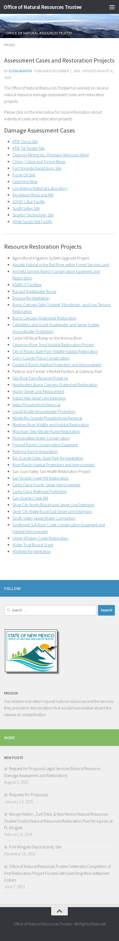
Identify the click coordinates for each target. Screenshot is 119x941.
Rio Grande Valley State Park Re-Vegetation (47, 458)
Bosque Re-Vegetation (31, 298)
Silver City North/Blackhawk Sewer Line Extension (53, 504)
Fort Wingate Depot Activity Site (35, 847)
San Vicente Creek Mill (30, 498)
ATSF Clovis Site (25, 141)
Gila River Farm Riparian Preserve (40, 378)
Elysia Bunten (20, 71)
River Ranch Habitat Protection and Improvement (53, 464)
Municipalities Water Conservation (41, 438)
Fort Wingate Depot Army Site (36, 168)
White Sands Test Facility (32, 221)
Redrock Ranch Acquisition (35, 451)
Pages (9, 44)
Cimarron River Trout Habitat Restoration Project (53, 344)
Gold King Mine (24, 181)
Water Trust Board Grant (32, 544)
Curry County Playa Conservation (41, 358)
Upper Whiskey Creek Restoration (40, 538)
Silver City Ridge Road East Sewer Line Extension (52, 511)
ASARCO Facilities (26, 284)
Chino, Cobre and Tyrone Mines (38, 161)
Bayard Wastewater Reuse (34, 291)
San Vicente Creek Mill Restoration (40, 478)
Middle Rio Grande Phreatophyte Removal (47, 418)
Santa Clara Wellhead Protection (39, 491)
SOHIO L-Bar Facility (28, 201)
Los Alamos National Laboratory (40, 188)
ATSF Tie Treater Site (28, 148)
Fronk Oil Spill (23, 175)
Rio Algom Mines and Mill (32, 195)
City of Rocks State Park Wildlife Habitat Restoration (55, 351)
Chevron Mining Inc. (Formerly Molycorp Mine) (50, 155)
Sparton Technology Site (32, 215)
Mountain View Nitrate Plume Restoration (46, 431)
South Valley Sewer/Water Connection (44, 518)
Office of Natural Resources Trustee (43, 7)
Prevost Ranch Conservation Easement (45, 444)
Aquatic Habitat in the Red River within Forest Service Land (60, 264)
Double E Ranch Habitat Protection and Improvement (56, 364)
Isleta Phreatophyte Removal (36, 404)
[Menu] (112, 7)
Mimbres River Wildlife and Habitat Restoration (50, 424)
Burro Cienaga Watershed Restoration (44, 318)
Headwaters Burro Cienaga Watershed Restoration (54, 384)
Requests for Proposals (28, 794)
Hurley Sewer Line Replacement (38, 391)
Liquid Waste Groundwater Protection (44, 411)
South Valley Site (26, 208)
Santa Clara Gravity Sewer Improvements (46, 484)
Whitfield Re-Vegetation (31, 551)
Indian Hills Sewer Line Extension (39, 398)
